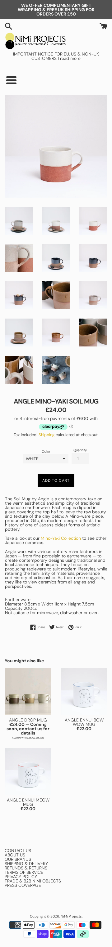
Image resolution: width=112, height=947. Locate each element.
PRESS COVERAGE (23, 885)
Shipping (46, 434)
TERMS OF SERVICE (24, 872)
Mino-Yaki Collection (61, 538)
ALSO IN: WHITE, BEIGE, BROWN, (28, 737)
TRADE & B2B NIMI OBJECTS (33, 881)
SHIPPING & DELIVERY (26, 863)
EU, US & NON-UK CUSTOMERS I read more (65, 56)
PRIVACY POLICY (21, 876)
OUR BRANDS (18, 859)
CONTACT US (18, 850)
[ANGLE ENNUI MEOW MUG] (28, 771)
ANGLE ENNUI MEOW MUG (28, 802)
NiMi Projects (71, 916)
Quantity (80, 450)
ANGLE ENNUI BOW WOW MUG (84, 722)
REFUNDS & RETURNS (26, 868)
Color (46, 451)
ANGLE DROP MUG (28, 720)
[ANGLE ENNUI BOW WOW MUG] (84, 691)
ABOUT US (15, 855)
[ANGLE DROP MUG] (28, 691)
